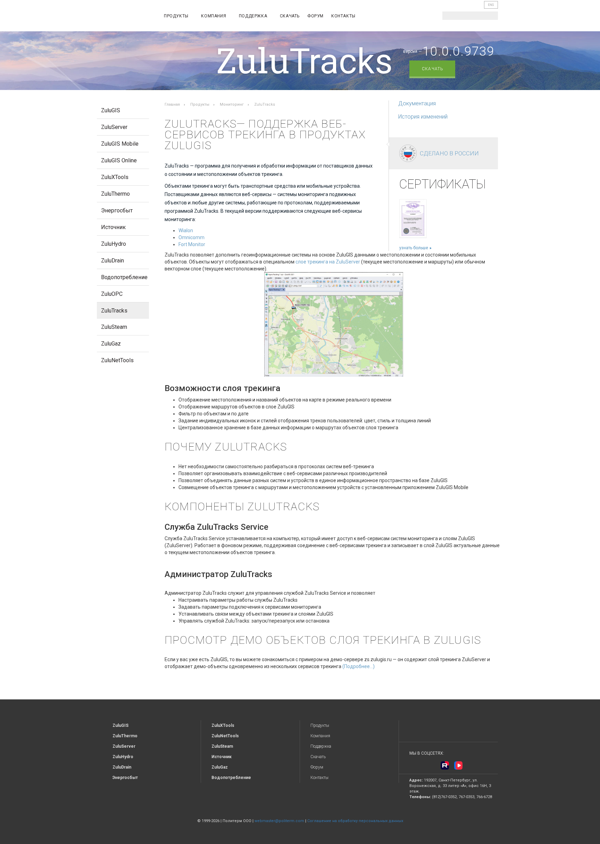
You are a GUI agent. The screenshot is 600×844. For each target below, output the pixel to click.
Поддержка (253, 16)
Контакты (343, 16)
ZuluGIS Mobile (120, 143)
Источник (113, 227)
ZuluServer (114, 127)
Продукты (177, 16)
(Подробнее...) (358, 666)
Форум (315, 16)
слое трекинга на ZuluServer (327, 262)
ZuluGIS (110, 110)
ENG (491, 5)
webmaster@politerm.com (279, 821)
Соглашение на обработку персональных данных (355, 821)
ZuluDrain (112, 260)
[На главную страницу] (125, 17)
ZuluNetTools (117, 360)
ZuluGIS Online (119, 160)
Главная (172, 104)
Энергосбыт (117, 210)
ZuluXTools (114, 177)
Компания (214, 16)
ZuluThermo (115, 193)
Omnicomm (191, 237)
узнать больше (413, 247)
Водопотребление (124, 277)
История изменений (423, 116)
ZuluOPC (112, 294)
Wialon (185, 230)
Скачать (290, 16)
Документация (417, 103)
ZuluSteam (114, 327)
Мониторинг (232, 104)
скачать (432, 68)
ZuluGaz (111, 343)
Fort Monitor (191, 244)
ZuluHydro (113, 244)
